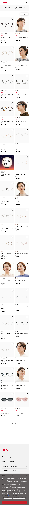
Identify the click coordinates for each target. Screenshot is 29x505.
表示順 (23, 14)
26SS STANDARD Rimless (20, 280)
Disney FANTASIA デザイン (21, 360)
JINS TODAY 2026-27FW (7, 94)
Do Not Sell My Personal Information (14, 498)
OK (14, 502)
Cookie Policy (5, 494)
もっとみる (14, 423)
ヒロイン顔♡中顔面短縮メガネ (6, 38)
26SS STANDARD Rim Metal (21, 226)
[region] (14, 489)
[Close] (27, 476)
